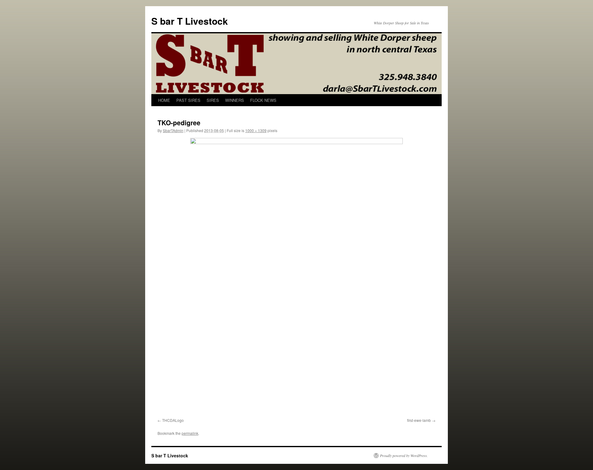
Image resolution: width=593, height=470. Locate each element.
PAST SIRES (188, 100)
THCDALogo (173, 420)
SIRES (213, 100)
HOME (164, 100)
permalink (190, 433)
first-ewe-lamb (419, 420)
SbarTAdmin (173, 130)
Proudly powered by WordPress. (404, 455)
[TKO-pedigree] (296, 277)
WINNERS (234, 100)
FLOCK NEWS (263, 100)
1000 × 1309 (256, 130)
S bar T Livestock (189, 20)
